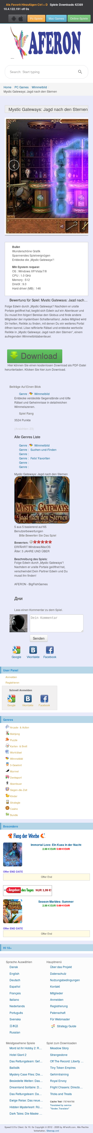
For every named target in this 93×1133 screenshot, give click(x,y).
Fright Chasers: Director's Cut (68, 1087)
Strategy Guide (66, 1026)
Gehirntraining (59, 1074)
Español (15, 986)
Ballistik (15, 1067)
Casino (13, 809)
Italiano (14, 999)
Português (16, 1013)
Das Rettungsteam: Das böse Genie (28, 1094)
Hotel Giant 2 (18, 1055)
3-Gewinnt (15, 765)
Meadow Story (59, 1048)
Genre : (24, 454)
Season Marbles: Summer (56, 901)
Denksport (15, 777)
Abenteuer (15, 783)
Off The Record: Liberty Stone (68, 1061)
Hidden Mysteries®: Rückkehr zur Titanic (28, 1107)
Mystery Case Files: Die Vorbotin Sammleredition (28, 1074)
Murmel (14, 771)
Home (7, 87)
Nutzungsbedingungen (65, 980)
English (14, 973)
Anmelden (11, 677)
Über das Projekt (61, 967)
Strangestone (58, 1055)
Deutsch (15, 980)
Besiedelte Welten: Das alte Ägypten (28, 1081)
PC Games (22, 87)
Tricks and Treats (61, 1094)
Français (15, 993)
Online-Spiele (79, 18)
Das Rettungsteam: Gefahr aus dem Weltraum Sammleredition (28, 1061)
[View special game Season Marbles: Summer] (12, 911)
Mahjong (14, 734)
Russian (15, 1032)
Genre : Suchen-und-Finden (38, 450)
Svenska (15, 1019)
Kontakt (55, 986)
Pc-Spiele (36, 18)
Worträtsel (15, 752)
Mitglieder (56, 993)
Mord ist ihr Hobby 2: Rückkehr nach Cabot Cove (28, 1048)
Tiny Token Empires (63, 1067)
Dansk (14, 967)
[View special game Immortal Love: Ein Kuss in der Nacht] (12, 855)
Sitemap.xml (52, 1130)
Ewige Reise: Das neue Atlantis (28, 1100)
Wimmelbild (39, 87)
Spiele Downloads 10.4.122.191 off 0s (43, 6)
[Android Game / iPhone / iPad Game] (17, 18)
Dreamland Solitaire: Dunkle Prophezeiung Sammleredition (28, 1087)
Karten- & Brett (18, 746)
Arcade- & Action (19, 727)
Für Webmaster (60, 1019)
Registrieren (12, 682)
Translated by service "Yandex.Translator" (60, 1106)
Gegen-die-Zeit (18, 790)
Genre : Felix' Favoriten (34, 458)
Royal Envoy (58, 1081)
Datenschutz (58, 973)
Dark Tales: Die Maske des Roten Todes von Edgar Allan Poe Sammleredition (28, 1113)
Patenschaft (57, 1013)
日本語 (14, 1026)
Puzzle (13, 740)
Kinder (13, 796)
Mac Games (56, 18)
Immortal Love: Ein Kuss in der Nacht (56, 845)
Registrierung (59, 1006)
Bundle (13, 815)
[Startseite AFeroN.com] (46, 43)
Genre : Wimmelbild (34, 394)
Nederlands (17, 1006)
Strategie (14, 802)
